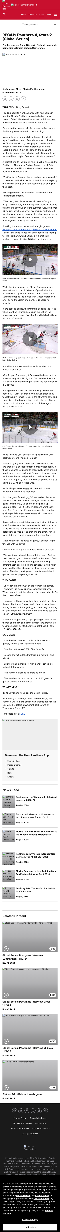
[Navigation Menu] (56, 14)
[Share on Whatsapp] (4, 98)
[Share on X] (11, 98)
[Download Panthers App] (30, 734)
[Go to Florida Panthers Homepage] (24, 5)
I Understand (30, 1227)
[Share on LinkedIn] (17, 98)
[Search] (4, 14)
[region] (30, 1203)
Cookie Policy (42, 1195)
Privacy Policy (23, 1195)
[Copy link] (23, 98)
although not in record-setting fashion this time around (29, 229)
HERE (22, 713)
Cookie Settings (41, 1198)
